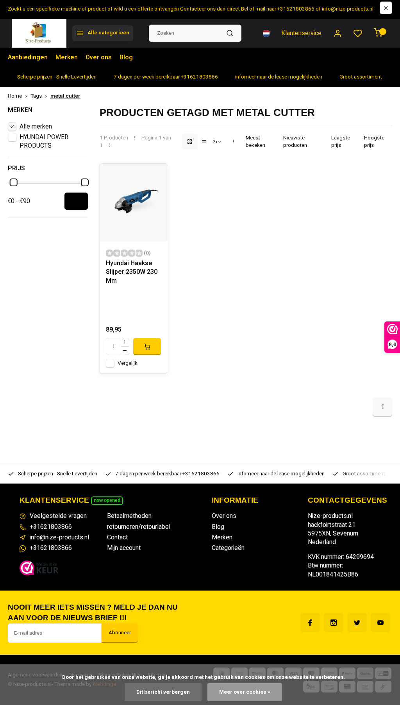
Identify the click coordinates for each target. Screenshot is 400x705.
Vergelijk (128, 363)
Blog (126, 57)
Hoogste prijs (374, 141)
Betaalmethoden (129, 516)
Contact (117, 537)
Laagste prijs (340, 141)
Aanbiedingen (28, 57)
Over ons (99, 57)
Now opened (107, 500)
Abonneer (120, 633)
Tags (36, 96)
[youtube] (380, 622)
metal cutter (65, 96)
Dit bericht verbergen (163, 692)
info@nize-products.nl (59, 537)
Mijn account (124, 548)
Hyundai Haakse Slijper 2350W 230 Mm (131, 272)
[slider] (14, 182)
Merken (66, 57)
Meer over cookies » (244, 692)
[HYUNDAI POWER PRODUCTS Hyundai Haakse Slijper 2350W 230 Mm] (133, 203)
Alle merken (36, 126)
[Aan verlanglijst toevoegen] (155, 175)
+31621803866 (51, 527)
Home (15, 96)
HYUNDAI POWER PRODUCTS (44, 141)
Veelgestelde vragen (58, 516)
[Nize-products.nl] (39, 33)
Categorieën (228, 548)
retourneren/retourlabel (138, 527)
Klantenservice (301, 33)
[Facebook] (310, 622)
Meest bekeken (255, 141)
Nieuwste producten (295, 141)
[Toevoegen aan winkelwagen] (147, 346)
